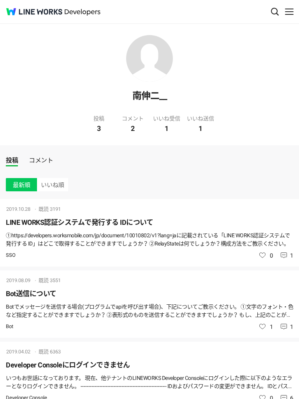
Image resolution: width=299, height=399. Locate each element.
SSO (11, 255)
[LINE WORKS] (34, 11)
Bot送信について (31, 294)
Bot (9, 326)
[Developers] (82, 12)
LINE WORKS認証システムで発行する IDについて (79, 222)
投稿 (12, 160)
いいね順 (52, 185)
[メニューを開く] (289, 12)
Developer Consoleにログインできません (68, 365)
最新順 (21, 185)
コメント (41, 160)
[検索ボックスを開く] (275, 12)
